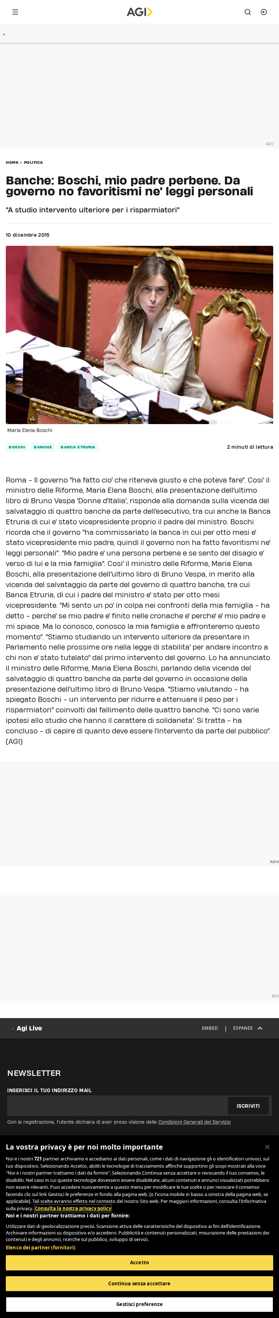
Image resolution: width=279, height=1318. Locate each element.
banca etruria (78, 446)
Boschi (17, 446)
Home (12, 162)
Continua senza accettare (139, 1283)
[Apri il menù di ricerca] (247, 12)
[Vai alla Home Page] (139, 12)
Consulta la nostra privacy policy (73, 1208)
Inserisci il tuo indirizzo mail (49, 1090)
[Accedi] (263, 12)
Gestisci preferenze (139, 1304)
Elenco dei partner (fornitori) (40, 1247)
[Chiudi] (267, 1147)
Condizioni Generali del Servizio (194, 1122)
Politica (33, 162)
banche (43, 446)
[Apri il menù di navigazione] (15, 12)
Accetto (139, 1262)
